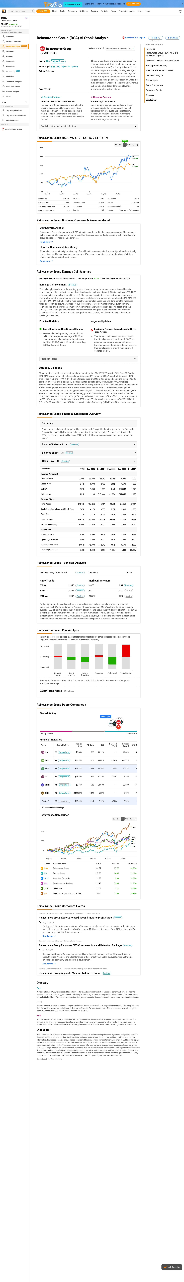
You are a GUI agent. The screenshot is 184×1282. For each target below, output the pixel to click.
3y (133, 145)
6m (120, 145)
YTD (128, 145)
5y (137, 145)
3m (116, 145)
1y (125, 144)
